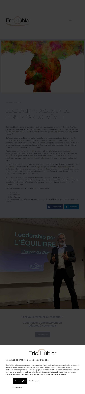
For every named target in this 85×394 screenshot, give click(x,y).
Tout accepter (20, 381)
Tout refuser (34, 381)
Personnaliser (17, 387)
